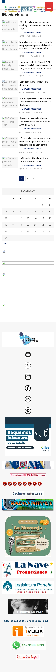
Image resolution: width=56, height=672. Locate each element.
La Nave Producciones (31, 32)
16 (50, 218)
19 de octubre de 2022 (30, 169)
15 (43, 218)
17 (6, 225)
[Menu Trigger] (49, 6)
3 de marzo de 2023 (29, 132)
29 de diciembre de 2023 (30, 92)
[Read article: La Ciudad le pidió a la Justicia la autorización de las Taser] (10, 162)
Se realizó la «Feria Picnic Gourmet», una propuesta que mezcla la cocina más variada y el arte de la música (35, 45)
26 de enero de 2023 (29, 152)
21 (35, 225)
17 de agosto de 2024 (29, 76)
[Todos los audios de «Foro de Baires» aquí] (28, 631)
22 (43, 225)
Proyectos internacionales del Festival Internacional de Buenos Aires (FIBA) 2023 (34, 121)
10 (6, 218)
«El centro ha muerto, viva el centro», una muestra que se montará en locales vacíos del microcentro (36, 141)
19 (21, 225)
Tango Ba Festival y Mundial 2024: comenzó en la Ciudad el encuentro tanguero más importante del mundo (36, 65)
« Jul (4, 243)
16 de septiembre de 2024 (31, 56)
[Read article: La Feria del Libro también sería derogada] (10, 85)
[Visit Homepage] (28, 9)
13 (28, 218)
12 (21, 218)
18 (13, 225)
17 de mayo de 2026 (29, 36)
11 (13, 218)
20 (28, 225)
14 (35, 218)
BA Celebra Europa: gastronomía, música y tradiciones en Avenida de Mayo (35, 25)
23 (50, 225)
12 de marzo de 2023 (29, 112)
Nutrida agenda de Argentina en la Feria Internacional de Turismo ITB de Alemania (35, 101)
